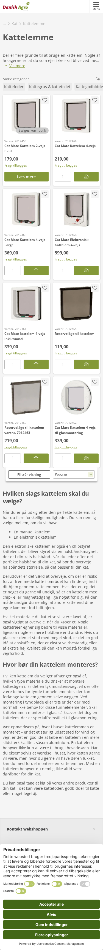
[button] (51, 829)
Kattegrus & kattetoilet (49, 86)
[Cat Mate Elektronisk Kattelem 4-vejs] (77, 209)
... (4, 23)
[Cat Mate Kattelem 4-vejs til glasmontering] (77, 397)
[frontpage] (16, 6)
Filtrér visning (29, 474)
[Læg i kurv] (86, 176)
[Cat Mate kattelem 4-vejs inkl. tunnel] (26, 303)
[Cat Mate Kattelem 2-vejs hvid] (26, 115)
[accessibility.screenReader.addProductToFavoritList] (45, 100)
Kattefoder (14, 86)
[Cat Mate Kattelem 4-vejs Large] (26, 209)
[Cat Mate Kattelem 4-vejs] (77, 115)
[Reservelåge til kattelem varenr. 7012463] (26, 397)
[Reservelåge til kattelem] (77, 303)
